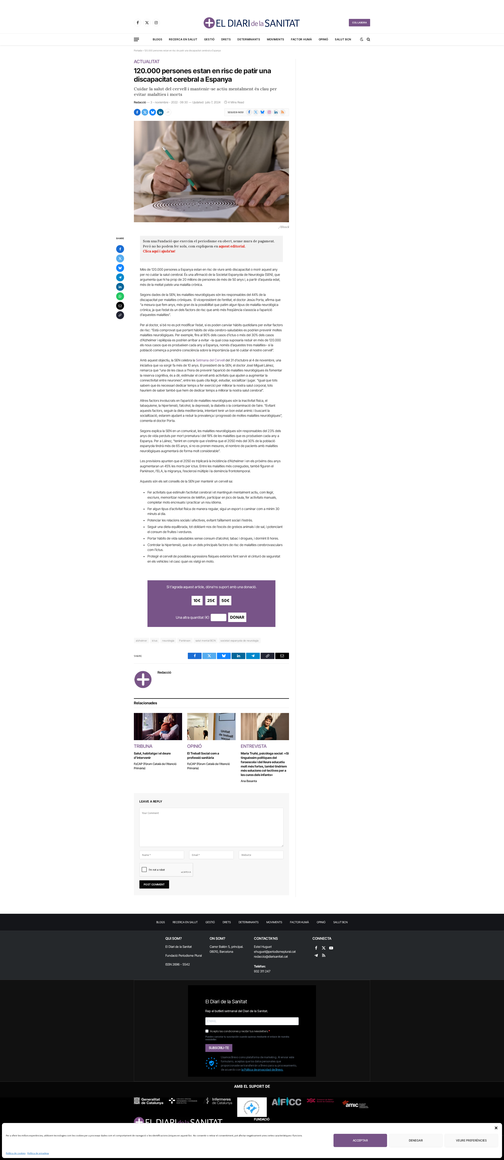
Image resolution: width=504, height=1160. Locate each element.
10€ (197, 600)
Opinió (323, 39)
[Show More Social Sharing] (168, 112)
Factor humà (301, 39)
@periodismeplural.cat (281, 952)
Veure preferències (471, 1140)
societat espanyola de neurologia (239, 640)
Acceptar (360, 1140)
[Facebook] (120, 249)
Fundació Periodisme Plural (183, 955)
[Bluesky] (120, 268)
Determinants (248, 39)
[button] (496, 1128)
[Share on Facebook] (137, 112)
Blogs (157, 39)
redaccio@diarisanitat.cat (271, 956)
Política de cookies (15, 1153)
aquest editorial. (232, 246)
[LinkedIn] (120, 287)
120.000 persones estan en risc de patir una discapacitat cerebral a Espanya (202, 75)
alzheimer (141, 640)
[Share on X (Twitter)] (145, 112)
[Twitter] (120, 258)
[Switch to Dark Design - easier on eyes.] (361, 39)
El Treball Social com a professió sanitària (203, 755)
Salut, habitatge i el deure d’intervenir (152, 755)
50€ (225, 600)
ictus (155, 640)
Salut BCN (343, 39)
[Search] (368, 39)
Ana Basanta (249, 781)
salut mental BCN (205, 640)
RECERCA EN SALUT (183, 39)
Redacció (140, 102)
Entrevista (254, 746)
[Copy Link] (120, 315)
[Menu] (136, 39)
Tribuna (143, 746)
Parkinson (185, 640)
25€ (211, 600)
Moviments (275, 39)
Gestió (209, 39)
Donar (237, 617)
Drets (226, 39)
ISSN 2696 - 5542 (177, 964)
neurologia (168, 640)
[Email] (120, 306)
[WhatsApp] (120, 296)
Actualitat (147, 61)
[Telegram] (120, 277)
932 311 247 (262, 971)
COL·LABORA (359, 22)
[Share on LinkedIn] (160, 112)
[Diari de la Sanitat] (252, 22)
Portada (138, 50)
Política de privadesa (38, 1153)
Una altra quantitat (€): (193, 617)
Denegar (416, 1140)
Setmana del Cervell (210, 360)
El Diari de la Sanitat (178, 947)
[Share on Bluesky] (152, 112)
